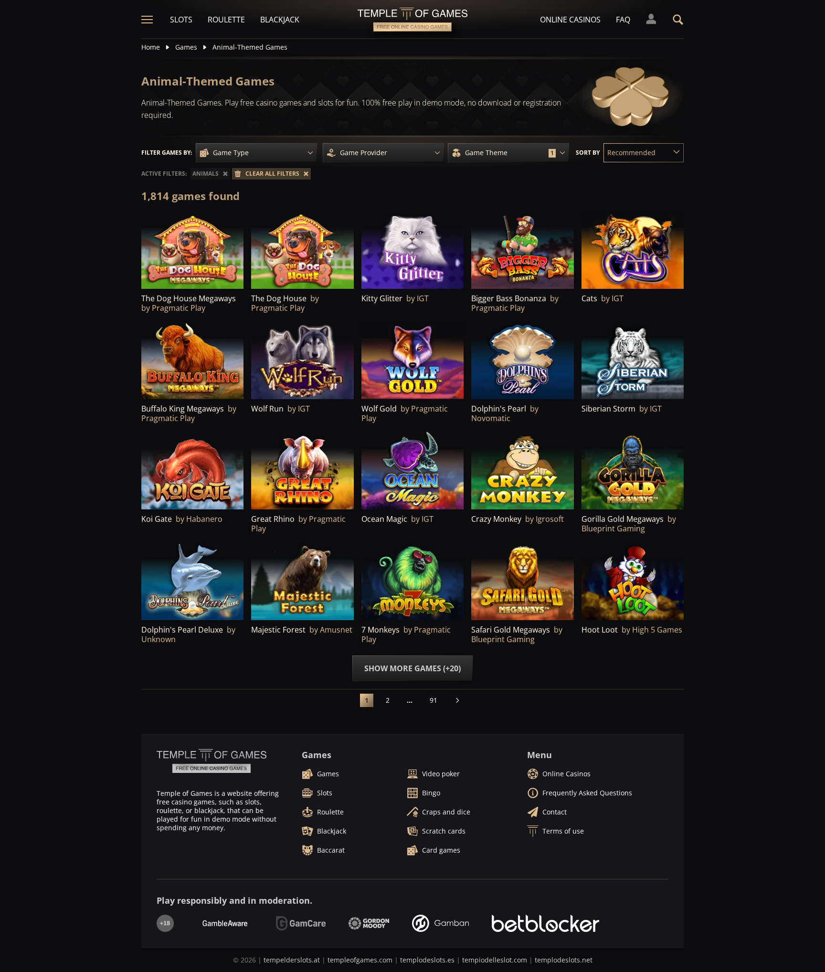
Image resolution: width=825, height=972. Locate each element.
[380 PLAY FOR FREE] (192, 470)
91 (433, 700)
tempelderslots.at (292, 959)
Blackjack (279, 19)
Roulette (226, 19)
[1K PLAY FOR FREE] (192, 250)
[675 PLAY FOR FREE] (302, 360)
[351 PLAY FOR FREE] (302, 470)
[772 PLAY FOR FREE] (633, 250)
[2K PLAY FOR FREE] (522, 250)
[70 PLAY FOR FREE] (633, 581)
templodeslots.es (427, 959)
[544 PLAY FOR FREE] (412, 360)
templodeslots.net (563, 959)
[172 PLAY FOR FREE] (302, 581)
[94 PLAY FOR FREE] (633, 470)
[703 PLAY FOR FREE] (302, 250)
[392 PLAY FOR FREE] (412, 250)
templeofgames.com (360, 959)
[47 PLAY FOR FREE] (522, 581)
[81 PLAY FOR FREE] (412, 470)
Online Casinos (570, 19)
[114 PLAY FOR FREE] (412, 581)
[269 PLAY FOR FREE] (522, 470)
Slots (181, 19)
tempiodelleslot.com (494, 959)
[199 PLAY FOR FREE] (192, 581)
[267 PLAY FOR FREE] (633, 360)
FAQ (623, 19)
